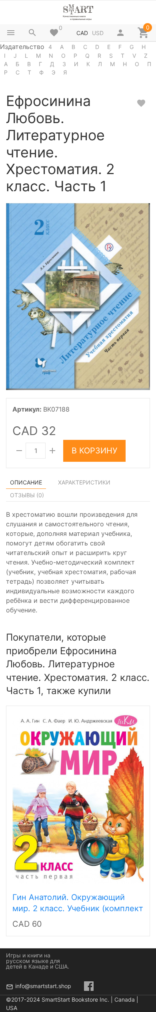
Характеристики (84, 482)
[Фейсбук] (89, 986)
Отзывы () (27, 495)
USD (98, 32)
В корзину (94, 450)
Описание (26, 482)
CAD (82, 32)
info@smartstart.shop (43, 986)
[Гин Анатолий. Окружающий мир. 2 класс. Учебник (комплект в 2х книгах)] (78, 797)
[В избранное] (141, 103)
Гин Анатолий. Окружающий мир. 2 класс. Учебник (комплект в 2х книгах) (77, 908)
